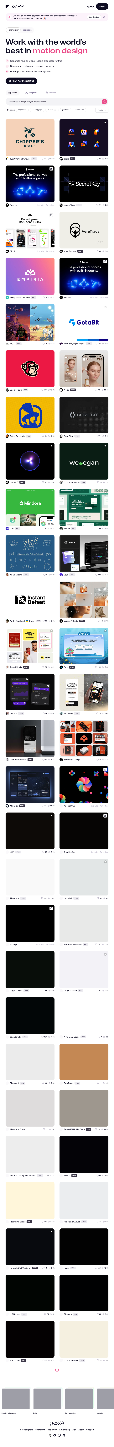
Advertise (50, 205)
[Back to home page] (18, 6)
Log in (102, 6)
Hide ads (40, 205)
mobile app (52, 110)
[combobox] (53, 101)
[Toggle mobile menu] (7, 6)
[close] (104, 17)
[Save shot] (44, 151)
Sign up (90, 6)
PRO (34, 159)
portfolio (65, 110)
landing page (37, 110)
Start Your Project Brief (23, 81)
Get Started (94, 17)
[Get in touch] (38, 151)
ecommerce (79, 110)
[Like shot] (50, 151)
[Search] (104, 101)
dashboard (22, 110)
